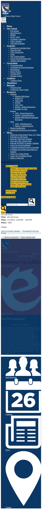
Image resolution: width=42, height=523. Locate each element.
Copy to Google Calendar (10, 231)
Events (3, 233)
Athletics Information (18, 61)
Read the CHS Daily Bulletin (21, 139)
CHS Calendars (16, 41)
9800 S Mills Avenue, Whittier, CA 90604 (16, 254)
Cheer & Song (15, 50)
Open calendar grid (28, 237)
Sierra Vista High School (19, 182)
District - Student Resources (25, 107)
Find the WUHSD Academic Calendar (24, 143)
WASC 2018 (15, 37)
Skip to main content (8, 2)
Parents (13, 111)
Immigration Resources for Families (23, 130)
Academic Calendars (18, 39)
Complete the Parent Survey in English (24, 147)
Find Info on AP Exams (19, 137)
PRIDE (13, 35)
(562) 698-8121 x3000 (9, 256)
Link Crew (19, 105)
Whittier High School (18, 187)
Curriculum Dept (16, 65)
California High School (18, 171)
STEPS (17, 103)
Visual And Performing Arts (20, 59)
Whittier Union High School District (23, 169)
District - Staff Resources (24, 126)
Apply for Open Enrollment (20, 145)
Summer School (16, 76)
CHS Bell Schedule (17, 44)
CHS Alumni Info (16, 52)
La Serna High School (18, 175)
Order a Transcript (17, 158)
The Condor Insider (17, 57)
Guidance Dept (15, 81)
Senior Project (15, 72)
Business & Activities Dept (20, 48)
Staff (12, 122)
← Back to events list (10, 237)
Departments (15, 70)
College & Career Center (19, 90)
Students (13, 94)
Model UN (19, 99)
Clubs (12, 54)
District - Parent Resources (25, 115)
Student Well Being (22, 96)
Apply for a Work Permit (19, 154)
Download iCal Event (31, 231)
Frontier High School (18, 173)
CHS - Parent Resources (24, 113)
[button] (12, 28)
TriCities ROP (15, 74)
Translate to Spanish (8, 197)
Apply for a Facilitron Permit (21, 156)
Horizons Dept (15, 88)
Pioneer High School (18, 178)
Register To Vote (21, 109)
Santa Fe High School (18, 180)
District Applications (17, 128)
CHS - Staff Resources (23, 124)
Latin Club (19, 101)
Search (3, 205)
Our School (14, 31)
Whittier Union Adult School (21, 184)
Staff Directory (15, 33)
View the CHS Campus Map (21, 141)
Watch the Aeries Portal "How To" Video (25, 135)
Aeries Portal (10, 193)
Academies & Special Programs (22, 67)
